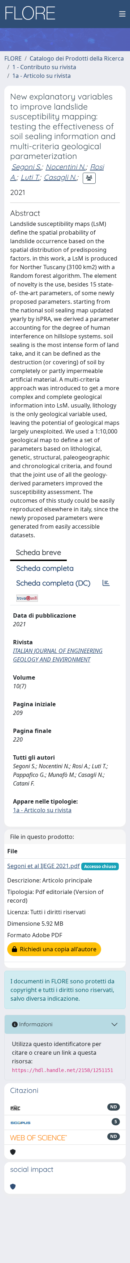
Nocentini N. (66, 166)
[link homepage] (32, 14)
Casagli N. (60, 177)
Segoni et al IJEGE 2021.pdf (43, 866)
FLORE (13, 58)
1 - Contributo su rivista (44, 67)
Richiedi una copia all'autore (56, 949)
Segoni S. (26, 166)
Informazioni (35, 1024)
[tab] (106, 583)
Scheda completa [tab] (45, 568)
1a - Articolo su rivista (41, 76)
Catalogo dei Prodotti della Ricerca (77, 58)
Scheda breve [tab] (38, 552)
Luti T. (30, 177)
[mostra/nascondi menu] (122, 14)
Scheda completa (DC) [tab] (53, 582)
